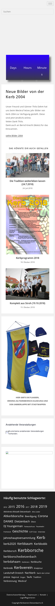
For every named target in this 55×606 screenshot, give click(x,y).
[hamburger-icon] (50, 3)
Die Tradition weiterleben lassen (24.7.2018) (27, 182)
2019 (43, 506)
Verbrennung (10, 580)
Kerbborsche (30, 550)
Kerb (41, 537)
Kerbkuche (36, 561)
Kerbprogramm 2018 (27, 258)
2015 (11, 507)
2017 (27, 507)
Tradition (37, 577)
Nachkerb (30, 572)
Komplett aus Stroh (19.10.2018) (27, 303)
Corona (43, 516)
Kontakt (43, 594)
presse (7, 576)
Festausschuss (29, 526)
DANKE (8, 521)
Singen (22, 577)
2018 (34, 507)
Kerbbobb (40, 544)
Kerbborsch (10, 551)
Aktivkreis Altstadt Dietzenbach (17, 511)
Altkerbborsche (14, 516)
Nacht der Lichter (43, 573)
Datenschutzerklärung (16, 594)
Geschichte (20, 531)
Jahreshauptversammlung (19, 538)
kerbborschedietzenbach (20, 556)
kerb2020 (10, 544)
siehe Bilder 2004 (14, 135)
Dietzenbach (22, 521)
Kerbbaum (25, 544)
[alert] (27, 432)
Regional (15, 577)
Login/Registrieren (27, 597)
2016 (20, 506)
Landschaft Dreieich (13, 572)
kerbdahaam (12, 561)
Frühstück (7, 532)
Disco (33, 521)
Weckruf (22, 580)
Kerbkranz (25, 562)
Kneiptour (38, 568)
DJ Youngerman (13, 526)
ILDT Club (33, 532)
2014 (5, 507)
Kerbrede (8, 567)
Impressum (32, 594)
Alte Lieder (36, 512)
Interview (41, 532)
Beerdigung (31, 516)
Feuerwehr (40, 526)
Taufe (29, 576)
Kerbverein (23, 567)
